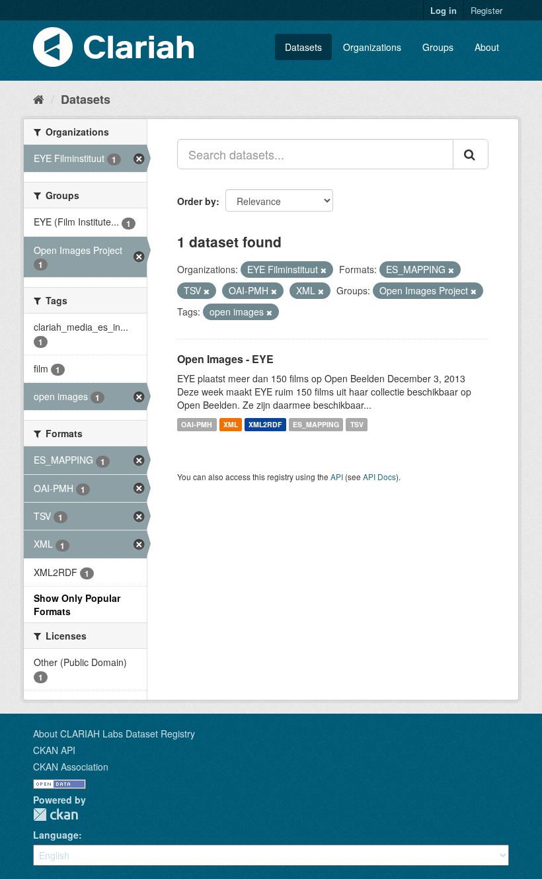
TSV (357, 424)
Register (486, 10)
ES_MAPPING (316, 424)
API (336, 476)
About (487, 47)
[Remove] (324, 270)
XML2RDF (265, 424)
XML (230, 424)
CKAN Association (70, 766)
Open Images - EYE (225, 358)
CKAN (55, 814)
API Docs (379, 476)
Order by (196, 201)
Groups (437, 47)
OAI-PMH (196, 424)
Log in (443, 10)
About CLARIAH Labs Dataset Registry (114, 733)
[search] (470, 154)
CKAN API (54, 750)
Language (56, 834)
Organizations (372, 47)
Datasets (303, 47)
